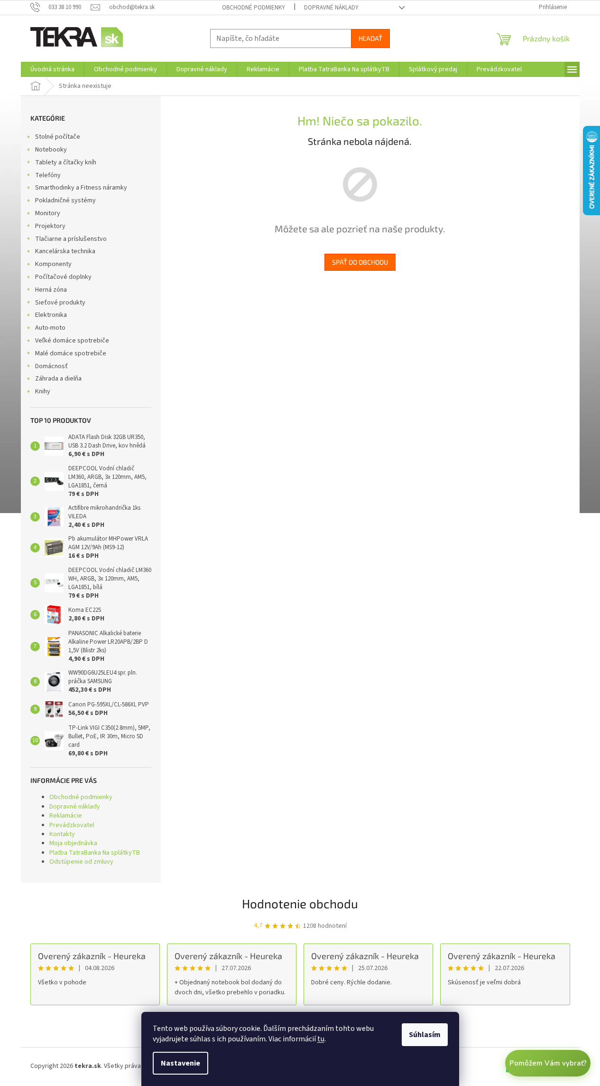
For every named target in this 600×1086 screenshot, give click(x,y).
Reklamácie (65, 815)
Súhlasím (425, 1034)
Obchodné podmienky (253, 7)
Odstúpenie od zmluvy (81, 862)
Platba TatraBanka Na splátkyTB (94, 852)
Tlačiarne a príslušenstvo (71, 239)
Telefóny (48, 175)
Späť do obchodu (360, 262)
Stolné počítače (57, 137)
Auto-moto (50, 328)
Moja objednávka (73, 843)
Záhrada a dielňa (58, 378)
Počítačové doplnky (63, 277)
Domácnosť (51, 366)
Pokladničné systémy (65, 200)
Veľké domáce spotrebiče (72, 340)
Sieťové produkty (60, 302)
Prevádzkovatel (71, 825)
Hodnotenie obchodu (300, 903)
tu (320, 1039)
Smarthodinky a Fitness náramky (81, 187)
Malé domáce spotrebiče (70, 353)
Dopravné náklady (331, 7)
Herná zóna (51, 290)
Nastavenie (180, 1063)
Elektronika (51, 315)
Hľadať (370, 38)
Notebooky (51, 149)
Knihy (42, 391)
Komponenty (53, 264)
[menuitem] (52, 69)
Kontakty (62, 834)
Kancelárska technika (65, 251)
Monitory (47, 213)
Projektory (50, 226)
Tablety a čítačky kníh (65, 162)
